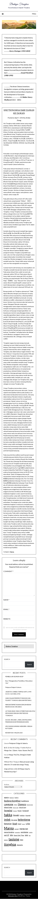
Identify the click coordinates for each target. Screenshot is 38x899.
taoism (6, 840)
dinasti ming (30, 804)
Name (6, 600)
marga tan (24, 829)
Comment (8, 571)
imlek (7, 819)
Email (6, 609)
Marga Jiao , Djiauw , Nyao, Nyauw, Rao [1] (18, 750)
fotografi (25, 811)
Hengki (16, 815)
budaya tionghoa (12, 800)
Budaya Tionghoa (19, 4)
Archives (6, 784)
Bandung (12, 797)
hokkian (22, 815)
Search (7, 659)
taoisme (14, 839)
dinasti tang (22, 807)
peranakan (17, 832)
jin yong (14, 820)
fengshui (8, 810)
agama (6, 797)
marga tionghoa (9, 832)
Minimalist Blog (13, 896)
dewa (15, 804)
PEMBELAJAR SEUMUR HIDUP (14, 676)
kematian (8, 824)
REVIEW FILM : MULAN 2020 (13, 733)
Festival (15, 810)
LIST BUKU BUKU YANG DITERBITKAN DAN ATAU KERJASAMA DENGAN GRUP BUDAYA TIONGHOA (20, 713)
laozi (19, 824)
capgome (8, 804)
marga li (16, 829)
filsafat (20, 811)
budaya (16, 797)
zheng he (20, 845)
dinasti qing (8, 807)
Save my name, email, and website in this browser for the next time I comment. (20, 628)
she (11, 835)
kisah (14, 823)
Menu (34, 14)
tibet (21, 840)
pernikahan (24, 832)
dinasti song (15, 807)
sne (26, 835)
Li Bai (28, 824)
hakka (8, 815)
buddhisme (25, 801)
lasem (23, 824)
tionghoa (10, 844)
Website (6, 619)
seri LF (6, 835)
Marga (12, 552)
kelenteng (24, 819)
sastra (30, 832)
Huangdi (27, 815)
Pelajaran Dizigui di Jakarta (13, 687)
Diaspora (22, 804)
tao (30, 835)
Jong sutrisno (8, 769)
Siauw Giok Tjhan (19, 835)
